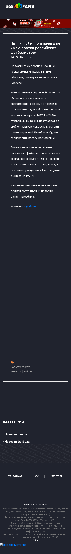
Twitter (57, 476)
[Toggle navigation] (60, 9)
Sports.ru (30, 206)
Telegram (15, 476)
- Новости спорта (15, 434)
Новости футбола (21, 371)
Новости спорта (20, 366)
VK (37, 476)
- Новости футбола (16, 441)
